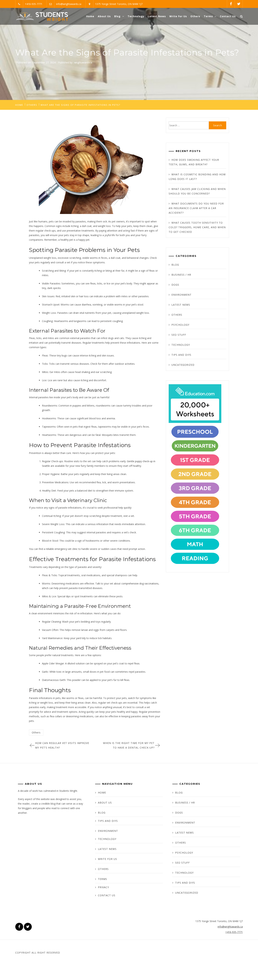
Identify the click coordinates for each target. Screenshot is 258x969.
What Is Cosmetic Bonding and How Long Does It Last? (197, 177)
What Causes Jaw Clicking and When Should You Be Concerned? (197, 191)
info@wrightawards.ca (68, 4)
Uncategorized (182, 364)
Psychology (180, 324)
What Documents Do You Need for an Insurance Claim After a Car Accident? (196, 208)
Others (195, 16)
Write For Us (178, 16)
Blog (117, 16)
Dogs (175, 284)
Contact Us (228, 16)
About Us (104, 16)
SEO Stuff (178, 334)
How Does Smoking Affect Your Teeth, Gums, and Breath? (194, 162)
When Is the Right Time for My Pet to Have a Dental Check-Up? (128, 745)
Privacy (103, 887)
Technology (136, 16)
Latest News (157, 16)
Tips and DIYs (181, 354)
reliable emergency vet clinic (62, 549)
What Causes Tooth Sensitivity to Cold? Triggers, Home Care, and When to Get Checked (197, 227)
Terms (208, 16)
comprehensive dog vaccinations (139, 583)
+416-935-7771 (33, 4)
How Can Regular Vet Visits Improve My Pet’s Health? (62, 745)
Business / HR (181, 274)
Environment (181, 294)
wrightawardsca (83, 62)
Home (90, 16)
